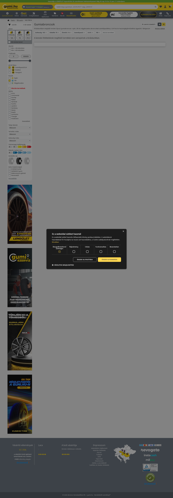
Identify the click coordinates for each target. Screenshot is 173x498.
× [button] (123, 231)
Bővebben (55, 242)
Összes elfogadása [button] (109, 259)
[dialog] (86, 249)
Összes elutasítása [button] (85, 259)
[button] (63, 265)
